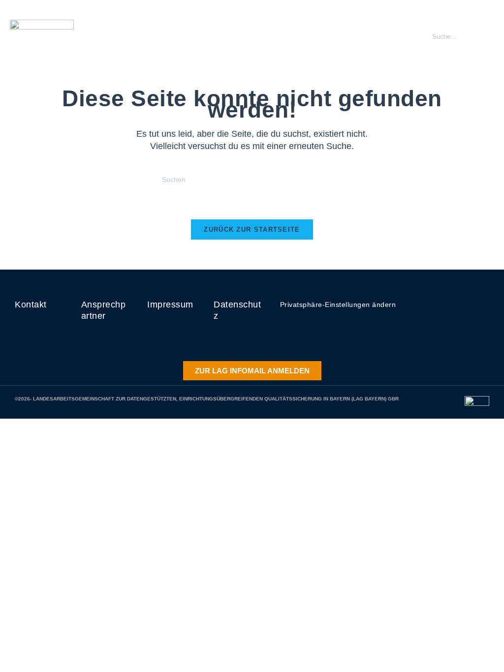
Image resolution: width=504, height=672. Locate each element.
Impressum (170, 304)
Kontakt (31, 304)
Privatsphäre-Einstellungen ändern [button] (338, 304)
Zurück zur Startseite (252, 229)
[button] (400, 37)
